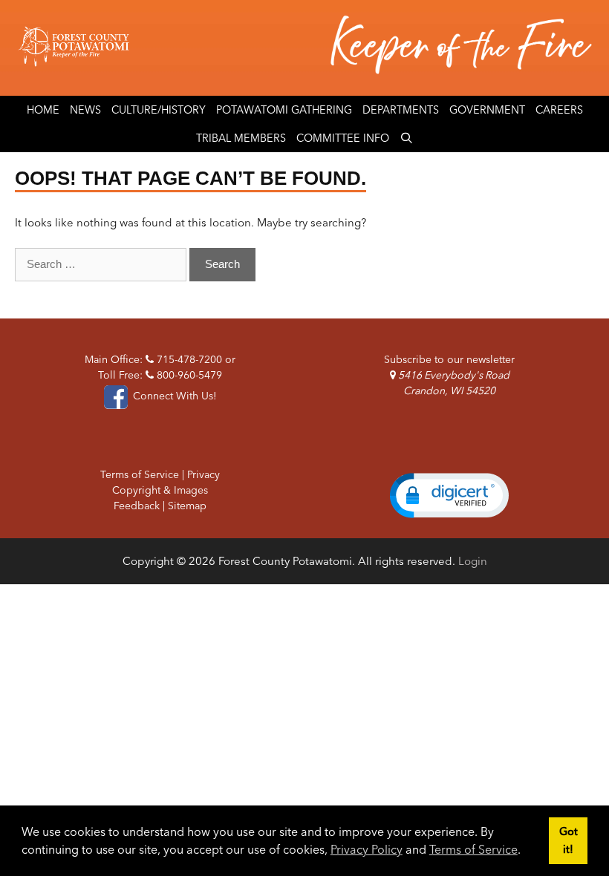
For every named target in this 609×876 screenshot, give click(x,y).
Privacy (203, 474)
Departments (400, 110)
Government (487, 110)
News (85, 110)
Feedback (137, 505)
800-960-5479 (188, 375)
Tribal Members (241, 138)
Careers (559, 110)
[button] (449, 495)
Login (472, 561)
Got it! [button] (568, 840)
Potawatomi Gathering (284, 110)
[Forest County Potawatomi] (304, 48)
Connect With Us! (173, 395)
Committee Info (342, 138)
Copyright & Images (160, 490)
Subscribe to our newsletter (449, 359)
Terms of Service (473, 849)
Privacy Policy (366, 849)
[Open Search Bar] (406, 138)
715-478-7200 (188, 359)
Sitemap (187, 505)
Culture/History (158, 110)
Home (43, 110)
